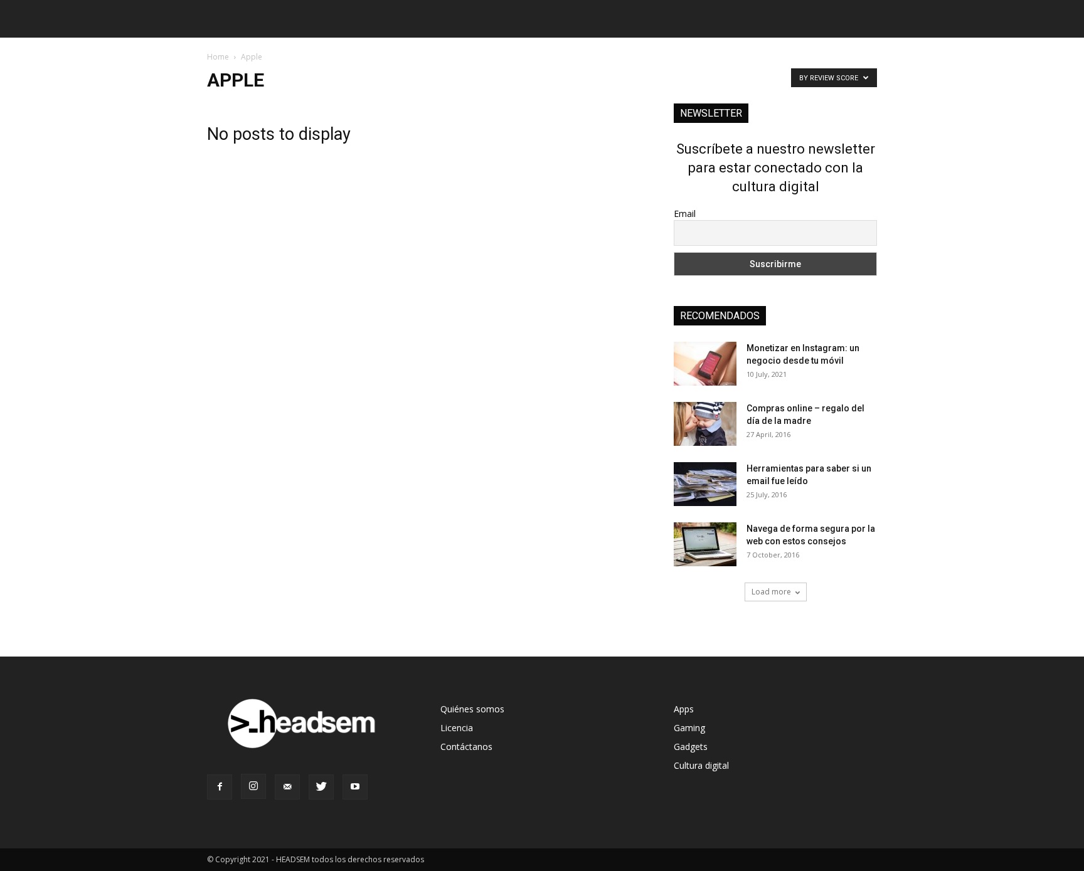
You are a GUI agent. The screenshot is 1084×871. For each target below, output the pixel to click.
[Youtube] (355, 787)
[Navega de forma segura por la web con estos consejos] (705, 544)
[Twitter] (321, 787)
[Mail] (287, 787)
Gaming (689, 728)
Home (218, 56)
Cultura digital (701, 765)
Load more (771, 591)
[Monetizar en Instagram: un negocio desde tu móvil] (705, 364)
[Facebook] (219, 787)
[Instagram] (253, 786)
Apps (684, 709)
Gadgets (691, 746)
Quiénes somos (472, 709)
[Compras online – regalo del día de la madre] (705, 424)
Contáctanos (466, 746)
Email (685, 213)
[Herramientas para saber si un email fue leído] (705, 484)
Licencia (456, 728)
